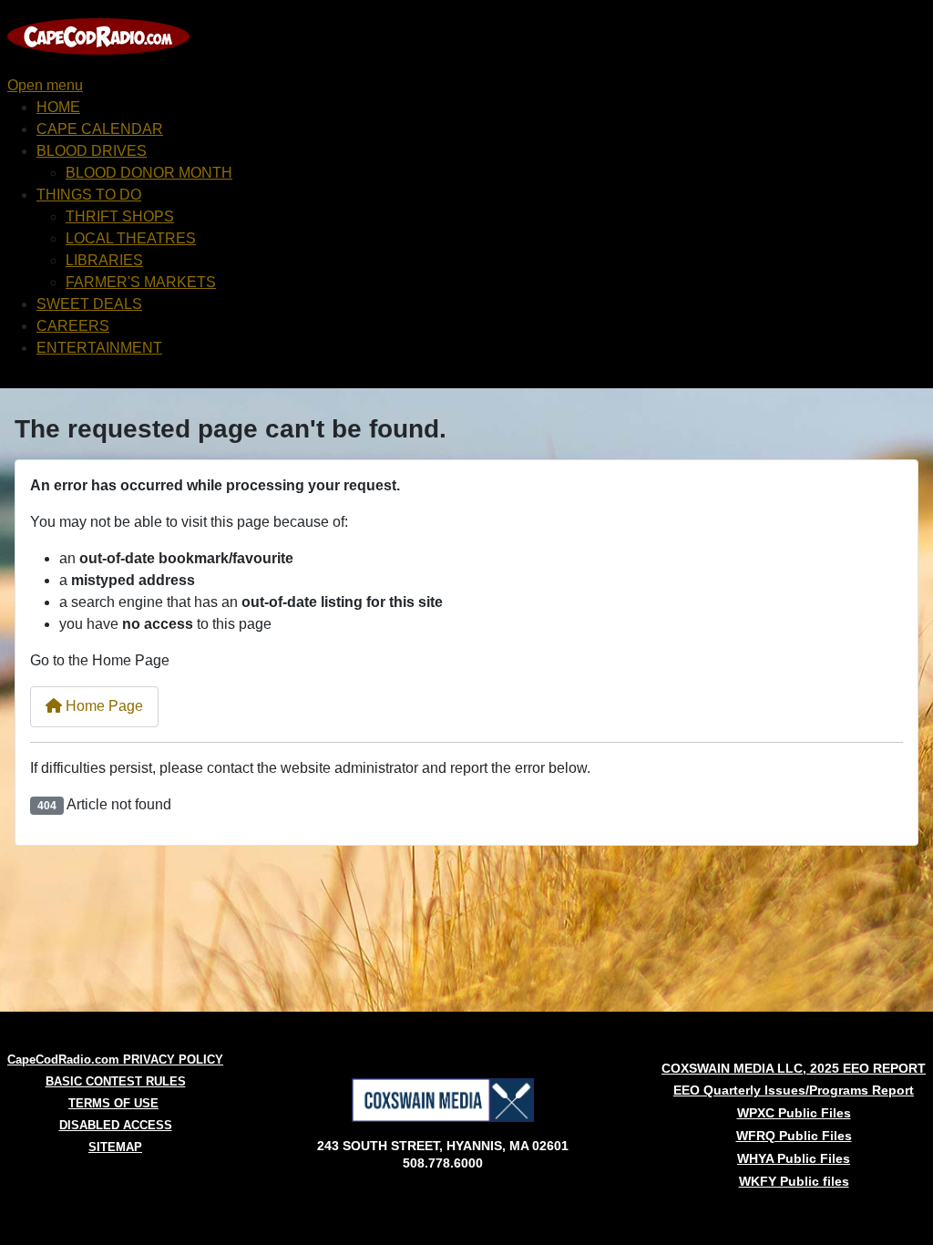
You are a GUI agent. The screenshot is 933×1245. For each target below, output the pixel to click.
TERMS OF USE (113, 1103)
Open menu (45, 85)
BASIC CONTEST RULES (116, 1081)
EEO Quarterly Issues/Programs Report (793, 1090)
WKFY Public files (794, 1181)
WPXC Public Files (794, 1113)
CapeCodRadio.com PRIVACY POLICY (115, 1059)
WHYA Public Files (793, 1158)
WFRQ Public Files (794, 1135)
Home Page (102, 706)
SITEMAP (115, 1147)
